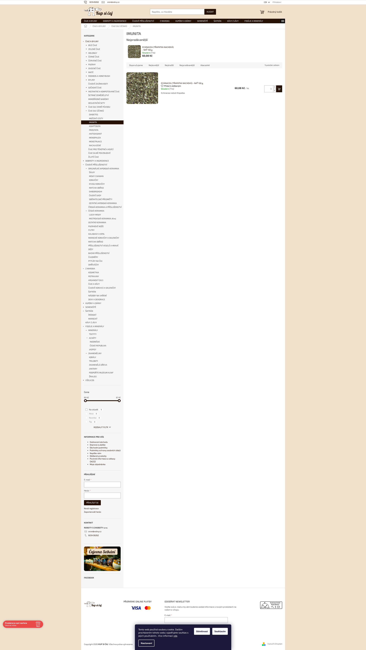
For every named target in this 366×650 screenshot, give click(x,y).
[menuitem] (90, 21)
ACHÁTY (92, 338)
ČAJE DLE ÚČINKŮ (96, 111)
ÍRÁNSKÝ (92, 315)
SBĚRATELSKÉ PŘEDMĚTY (100, 199)
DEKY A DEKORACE (96, 299)
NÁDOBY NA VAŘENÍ (97, 295)
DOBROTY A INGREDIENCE (97, 161)
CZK (265, 2)
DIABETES (93, 114)
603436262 (93, 535)
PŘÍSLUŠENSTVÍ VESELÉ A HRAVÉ (103, 245)
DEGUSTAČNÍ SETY (96, 103)
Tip (92, 421)
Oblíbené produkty (98, 456)
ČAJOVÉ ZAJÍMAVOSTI (98, 83)
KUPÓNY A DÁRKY (93, 303)
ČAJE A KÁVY (94, 284)
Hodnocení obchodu (99, 442)
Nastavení (146, 643)
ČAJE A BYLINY (92, 41)
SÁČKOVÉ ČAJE (95, 87)
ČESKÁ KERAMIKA (96, 211)
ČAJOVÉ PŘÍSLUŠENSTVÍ (96, 164)
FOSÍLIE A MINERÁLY (94, 326)
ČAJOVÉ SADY (95, 195)
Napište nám (95, 453)
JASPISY (92, 349)
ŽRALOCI (93, 376)
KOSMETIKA (93, 272)
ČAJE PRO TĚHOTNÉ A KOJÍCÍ (100, 149)
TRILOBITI (93, 361)
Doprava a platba (97, 444)
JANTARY (93, 368)
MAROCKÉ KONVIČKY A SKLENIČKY (103, 238)
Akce (93, 413)
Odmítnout (202, 631)
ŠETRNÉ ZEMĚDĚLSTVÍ (98, 95)
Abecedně (205, 65)
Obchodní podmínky (98, 447)
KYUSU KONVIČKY (97, 184)
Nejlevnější (154, 65)
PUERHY (92, 64)
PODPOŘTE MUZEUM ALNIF (101, 372)
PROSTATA (93, 130)
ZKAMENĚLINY (95, 353)
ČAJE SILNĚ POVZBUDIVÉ (99, 153)
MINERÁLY (93, 330)
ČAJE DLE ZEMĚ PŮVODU (99, 107)
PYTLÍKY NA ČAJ (95, 261)
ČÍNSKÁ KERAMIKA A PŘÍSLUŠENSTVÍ (105, 207)
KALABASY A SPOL (96, 234)
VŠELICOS (89, 380)
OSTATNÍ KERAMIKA (97, 222)
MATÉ (90, 72)
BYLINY (91, 80)
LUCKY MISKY (95, 214)
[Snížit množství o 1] (274, 90)
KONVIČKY (93, 180)
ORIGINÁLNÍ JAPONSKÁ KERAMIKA (103, 168)
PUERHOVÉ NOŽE (96, 226)
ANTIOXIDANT (95, 134)
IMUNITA (93, 122)
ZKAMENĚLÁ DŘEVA (98, 365)
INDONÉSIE (95, 341)
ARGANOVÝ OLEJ (95, 280)
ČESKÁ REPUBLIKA (98, 345)
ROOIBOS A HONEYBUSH (99, 76)
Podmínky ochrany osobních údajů (105, 450)
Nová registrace (91, 508)
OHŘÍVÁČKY (93, 264)
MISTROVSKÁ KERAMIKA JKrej (102, 218)
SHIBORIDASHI (95, 191)
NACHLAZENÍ (95, 145)
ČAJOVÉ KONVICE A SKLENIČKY (102, 288)
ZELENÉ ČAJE (94, 49)
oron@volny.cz (94, 531)
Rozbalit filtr (101, 427)
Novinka (94, 417)
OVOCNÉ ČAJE (94, 68)
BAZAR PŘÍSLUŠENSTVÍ (98, 253)
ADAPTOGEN (94, 126)
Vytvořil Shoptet (274, 644)
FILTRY (91, 230)
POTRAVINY (93, 276)
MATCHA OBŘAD (96, 188)
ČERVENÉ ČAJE (95, 60)
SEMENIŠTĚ (90, 307)
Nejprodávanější (187, 65)
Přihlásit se (92, 502)
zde (175, 635)
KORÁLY (92, 357)
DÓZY (90, 249)
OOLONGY (92, 53)
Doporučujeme (136, 65)
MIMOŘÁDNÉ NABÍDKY (98, 99)
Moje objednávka (97, 464)
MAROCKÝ (92, 318)
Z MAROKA (90, 268)
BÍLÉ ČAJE (92, 45)
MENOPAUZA (95, 137)
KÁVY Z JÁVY (91, 322)
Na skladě (95, 409)
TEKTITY (92, 334)
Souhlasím (220, 631)
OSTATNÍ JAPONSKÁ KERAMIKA (103, 203)
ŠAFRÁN (92, 291)
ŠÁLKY (92, 172)
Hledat (210, 11)
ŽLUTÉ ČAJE (93, 157)
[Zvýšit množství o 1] (274, 87)
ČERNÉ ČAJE (93, 56)
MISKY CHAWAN (96, 176)
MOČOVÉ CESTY (96, 118)
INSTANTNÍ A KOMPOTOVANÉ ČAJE (104, 91)
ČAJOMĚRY (93, 257)
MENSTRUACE (95, 141)
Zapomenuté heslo (92, 512)
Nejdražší (169, 65)
